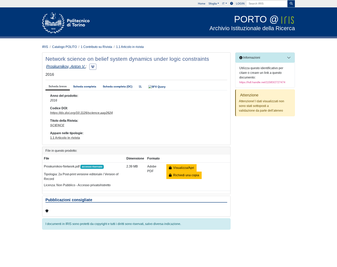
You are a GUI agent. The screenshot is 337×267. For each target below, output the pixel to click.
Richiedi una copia (185, 175)
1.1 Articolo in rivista (130, 46)
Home (201, 3)
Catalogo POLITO (64, 46)
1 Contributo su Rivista (96, 46)
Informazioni (251, 57)
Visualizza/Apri (183, 167)
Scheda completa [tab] (84, 86)
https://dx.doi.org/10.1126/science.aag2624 (81, 113)
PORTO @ (252, 22)
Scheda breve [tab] (58, 86)
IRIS (45, 46)
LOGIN (240, 3)
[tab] (140, 86)
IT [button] (223, 3)
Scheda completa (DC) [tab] (117, 86)
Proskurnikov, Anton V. (65, 66)
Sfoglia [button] (212, 3)
